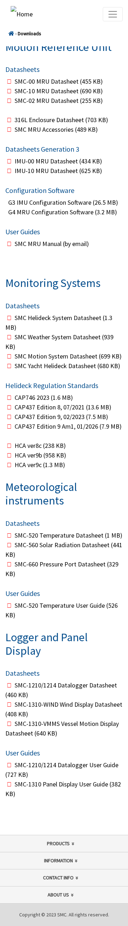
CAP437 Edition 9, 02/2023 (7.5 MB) (61, 417)
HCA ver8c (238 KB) (40, 445)
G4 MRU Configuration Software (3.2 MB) (62, 212)
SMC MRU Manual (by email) (52, 244)
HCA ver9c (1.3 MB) (40, 465)
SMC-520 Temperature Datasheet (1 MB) (68, 535)
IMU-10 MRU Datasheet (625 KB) (58, 171)
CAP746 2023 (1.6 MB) (44, 397)
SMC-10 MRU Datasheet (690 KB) (59, 91)
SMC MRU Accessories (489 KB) (56, 129)
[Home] (11, 33)
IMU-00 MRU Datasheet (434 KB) (58, 161)
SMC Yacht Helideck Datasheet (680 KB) (67, 366)
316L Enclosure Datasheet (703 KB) (61, 120)
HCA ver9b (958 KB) (40, 455)
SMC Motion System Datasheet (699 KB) (68, 356)
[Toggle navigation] (113, 14)
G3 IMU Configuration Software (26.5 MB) (63, 202)
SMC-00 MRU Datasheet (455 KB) (59, 81)
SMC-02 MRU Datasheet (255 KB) (59, 100)
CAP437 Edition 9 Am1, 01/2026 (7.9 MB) (68, 426)
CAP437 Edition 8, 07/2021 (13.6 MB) (63, 407)
